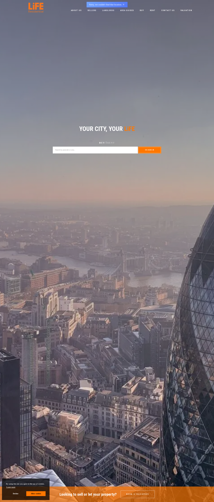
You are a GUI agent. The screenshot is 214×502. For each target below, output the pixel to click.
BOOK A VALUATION (137, 494)
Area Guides (127, 10)
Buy (142, 10)
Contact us (168, 10)
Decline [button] (15, 494)
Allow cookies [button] (36, 494)
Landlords (108, 10)
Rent (152, 10)
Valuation (186, 10)
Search (149, 150)
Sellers (92, 10)
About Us (76, 10)
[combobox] (95, 150)
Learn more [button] (10, 487)
